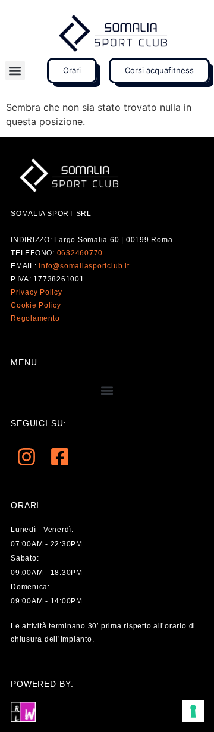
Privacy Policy (36, 292)
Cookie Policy (36, 305)
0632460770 (80, 253)
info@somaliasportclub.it (84, 266)
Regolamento (35, 318)
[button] (15, 70)
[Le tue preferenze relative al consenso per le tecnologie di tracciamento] (193, 711)
